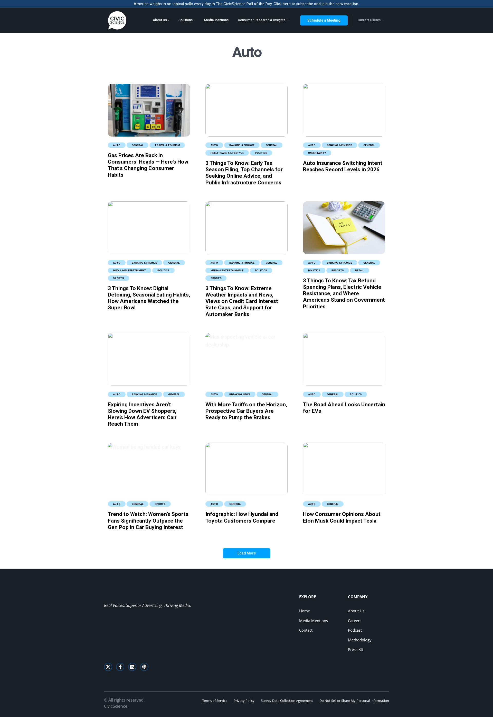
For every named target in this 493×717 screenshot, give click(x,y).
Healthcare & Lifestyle (227, 152)
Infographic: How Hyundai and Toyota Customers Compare (241, 517)
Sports (118, 278)
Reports (337, 270)
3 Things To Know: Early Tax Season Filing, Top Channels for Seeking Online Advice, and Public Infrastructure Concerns (244, 173)
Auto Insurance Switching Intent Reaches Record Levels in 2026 (342, 166)
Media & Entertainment (129, 270)
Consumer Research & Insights (261, 20)
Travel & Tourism (167, 145)
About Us (160, 20)
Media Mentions (216, 20)
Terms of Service (214, 700)
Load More (247, 553)
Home (304, 610)
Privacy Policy (244, 700)
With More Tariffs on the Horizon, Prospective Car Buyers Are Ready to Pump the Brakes (246, 410)
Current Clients (369, 20)
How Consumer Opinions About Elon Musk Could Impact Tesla (342, 517)
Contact (305, 630)
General (137, 145)
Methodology (360, 639)
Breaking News (239, 394)
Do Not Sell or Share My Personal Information (354, 700)
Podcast (355, 630)
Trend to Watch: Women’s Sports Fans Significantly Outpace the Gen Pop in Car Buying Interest (148, 520)
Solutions (185, 20)
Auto (116, 145)
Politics (261, 152)
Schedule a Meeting (323, 20)
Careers (354, 620)
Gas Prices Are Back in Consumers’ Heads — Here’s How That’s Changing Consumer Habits (148, 165)
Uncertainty (317, 152)
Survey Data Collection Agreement (287, 700)
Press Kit (355, 649)
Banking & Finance (241, 145)
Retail (359, 270)
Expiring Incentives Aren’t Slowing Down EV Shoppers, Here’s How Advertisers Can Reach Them (142, 414)
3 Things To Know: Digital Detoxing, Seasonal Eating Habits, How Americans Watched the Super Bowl (149, 298)
